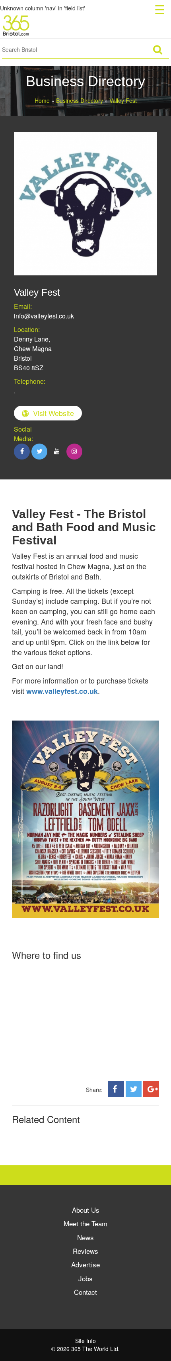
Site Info (85, 1341)
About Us (85, 1210)
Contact (85, 1292)
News (85, 1237)
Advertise (85, 1264)
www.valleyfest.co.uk (62, 691)
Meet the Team (85, 1223)
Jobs (85, 1278)
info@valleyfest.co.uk (44, 315)
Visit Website (53, 413)
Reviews (85, 1251)
